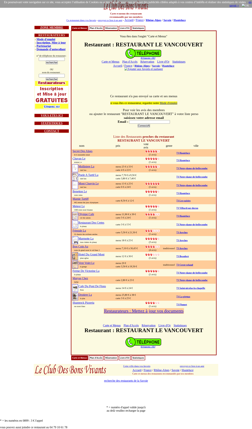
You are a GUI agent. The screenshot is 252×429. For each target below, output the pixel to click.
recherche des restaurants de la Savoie (126, 380)
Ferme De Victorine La (86, 270)
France (140, 20)
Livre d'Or (125, 28)
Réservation (111, 28)
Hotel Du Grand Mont (91, 254)
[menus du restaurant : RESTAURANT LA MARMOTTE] (75, 240)
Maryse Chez (80, 278)
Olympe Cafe (86, 214)
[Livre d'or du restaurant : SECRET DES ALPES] (152, 151)
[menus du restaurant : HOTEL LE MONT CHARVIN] (75, 185)
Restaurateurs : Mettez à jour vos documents (144, 310)
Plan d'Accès (96, 28)
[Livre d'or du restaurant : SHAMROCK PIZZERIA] (152, 302)
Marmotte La (86, 238)
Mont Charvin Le (88, 183)
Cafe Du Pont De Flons (92, 286)
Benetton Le (80, 191)
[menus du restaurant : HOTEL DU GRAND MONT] (75, 256)
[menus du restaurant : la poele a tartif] (75, 176)
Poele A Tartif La (88, 175)
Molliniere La (86, 166)
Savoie (167, 20)
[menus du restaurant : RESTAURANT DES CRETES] (75, 224)
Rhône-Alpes (153, 20)
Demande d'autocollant (51, 49)
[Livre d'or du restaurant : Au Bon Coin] (152, 246)
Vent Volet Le (86, 262)
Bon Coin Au (80, 246)
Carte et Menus (79, 28)
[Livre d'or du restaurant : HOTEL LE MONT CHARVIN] (152, 183)
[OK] (245, 5)
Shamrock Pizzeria (83, 302)
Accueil (129, 20)
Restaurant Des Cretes (91, 222)
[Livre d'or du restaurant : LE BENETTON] (152, 191)
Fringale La (79, 230)
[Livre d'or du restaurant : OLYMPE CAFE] (152, 214)
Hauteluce (180, 20)
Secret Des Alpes (82, 151)
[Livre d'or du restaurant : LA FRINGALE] (152, 230)
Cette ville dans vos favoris (136, 366)
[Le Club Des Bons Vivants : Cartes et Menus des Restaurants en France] (126, 10)
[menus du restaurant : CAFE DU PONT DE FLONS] (75, 288)
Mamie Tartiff (81, 198)
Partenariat (44, 46)
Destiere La (85, 294)
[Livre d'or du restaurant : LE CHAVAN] (152, 158)
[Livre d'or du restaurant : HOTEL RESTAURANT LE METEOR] (152, 206)
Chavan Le (79, 158)
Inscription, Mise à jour (51, 42)
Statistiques (138, 28)
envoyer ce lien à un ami (110, 20)
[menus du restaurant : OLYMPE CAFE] (75, 216)
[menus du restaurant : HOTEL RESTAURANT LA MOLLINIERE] (75, 168)
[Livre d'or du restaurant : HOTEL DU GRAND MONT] (152, 254)
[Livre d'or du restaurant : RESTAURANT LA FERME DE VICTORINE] (152, 270)
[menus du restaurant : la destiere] (75, 296)
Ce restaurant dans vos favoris (81, 20)
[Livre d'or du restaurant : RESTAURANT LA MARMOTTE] (152, 238)
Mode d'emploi (46, 39)
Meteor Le (79, 206)
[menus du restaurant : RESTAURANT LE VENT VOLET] (75, 264)
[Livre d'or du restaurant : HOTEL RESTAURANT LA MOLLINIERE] (152, 166)
